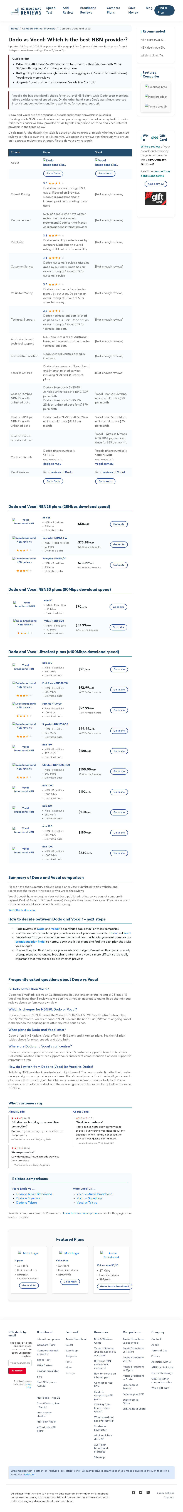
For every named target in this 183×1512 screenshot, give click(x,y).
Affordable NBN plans (46, 1429)
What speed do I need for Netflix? (104, 1419)
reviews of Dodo (62, 472)
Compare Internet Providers (38, 28)
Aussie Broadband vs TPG (134, 1359)
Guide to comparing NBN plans (103, 1395)
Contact (156, 1339)
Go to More (70, 1282)
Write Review (44, 1365)
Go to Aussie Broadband (114, 1286)
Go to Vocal (105, 173)
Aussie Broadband (76, 1339)
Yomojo (70, 1373)
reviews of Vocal (114, 472)
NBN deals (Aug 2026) (153, 47)
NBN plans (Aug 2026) (153, 39)
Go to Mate (29, 1285)
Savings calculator (48, 1371)
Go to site (119, 524)
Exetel (69, 1344)
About (155, 1344)
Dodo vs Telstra (26, 1202)
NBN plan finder (46, 1421)
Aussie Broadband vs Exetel (134, 1377)
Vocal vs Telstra (87, 1202)
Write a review (150, 146)
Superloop (72, 1350)
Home (14, 28)
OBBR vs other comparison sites (161, 1380)
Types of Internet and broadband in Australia (105, 1352)
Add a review (156, 184)
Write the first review (21, 910)
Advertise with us (161, 1361)
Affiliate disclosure (162, 1367)
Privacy (155, 1356)
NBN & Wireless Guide (103, 1341)
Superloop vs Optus (130, 1401)
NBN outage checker (44, 1414)
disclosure (28, 1474)
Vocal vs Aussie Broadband (94, 1194)
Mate (69, 1361)
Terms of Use (159, 1350)
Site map (99, 1457)
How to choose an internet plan (105, 1375)
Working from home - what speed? (102, 1408)
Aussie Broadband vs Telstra (134, 1350)
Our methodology (162, 1373)
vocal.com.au (104, 463)
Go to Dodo (53, 173)
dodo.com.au (52, 463)
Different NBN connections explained (102, 1364)
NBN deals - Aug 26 (48, 1397)
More (69, 1367)
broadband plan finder (30, 941)
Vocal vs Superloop (89, 1198)
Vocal (55, 928)
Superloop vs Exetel (134, 1408)
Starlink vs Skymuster (100, 1428)
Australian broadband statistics (101, 1448)
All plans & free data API (103, 1437)
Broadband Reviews (88, 10)
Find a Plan (162, 10)
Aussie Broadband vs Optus (134, 1368)
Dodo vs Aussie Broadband (34, 1194)
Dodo (40, 928)
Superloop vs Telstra (130, 1386)
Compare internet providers (47, 1352)
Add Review (68, 10)
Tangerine (71, 1356)
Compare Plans (113, 10)
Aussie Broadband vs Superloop (134, 1341)
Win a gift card (160, 1387)
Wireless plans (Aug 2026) (153, 55)
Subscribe (17, 1371)
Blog (149, 8)
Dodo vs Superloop (28, 1198)
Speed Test (51, 10)
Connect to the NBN (103, 1384)
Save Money (133, 10)
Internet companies (48, 1339)
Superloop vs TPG (133, 1394)
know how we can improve (80, 1213)
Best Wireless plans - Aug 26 (48, 1405)
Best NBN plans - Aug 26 (47, 1384)
